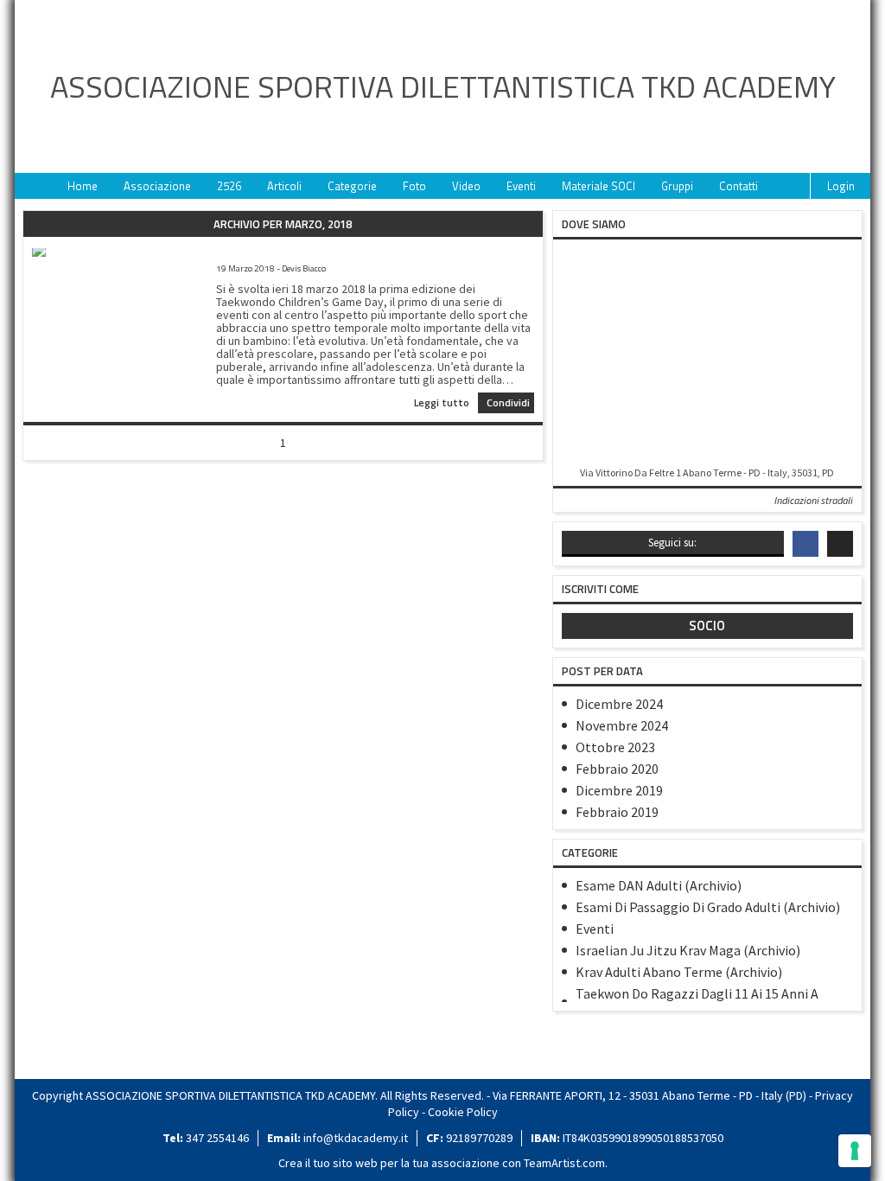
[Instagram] (840, 544)
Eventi (521, 186)
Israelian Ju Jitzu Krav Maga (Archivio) (688, 950)
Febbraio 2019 (617, 811)
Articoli (284, 186)
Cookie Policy (463, 1112)
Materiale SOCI (598, 186)
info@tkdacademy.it (355, 1138)
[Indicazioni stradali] (707, 354)
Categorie (352, 186)
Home (82, 186)
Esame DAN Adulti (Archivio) (659, 885)
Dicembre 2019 (619, 790)
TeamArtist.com (564, 1163)
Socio (707, 625)
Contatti (738, 186)
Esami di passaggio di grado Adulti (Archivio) (708, 907)
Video (466, 186)
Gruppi (677, 186)
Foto (414, 186)
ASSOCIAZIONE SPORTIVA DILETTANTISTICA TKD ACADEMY (443, 86)
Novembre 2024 (622, 725)
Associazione (157, 186)
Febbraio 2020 (617, 768)
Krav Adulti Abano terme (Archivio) (679, 971)
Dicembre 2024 (619, 703)
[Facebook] (805, 544)
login (841, 186)
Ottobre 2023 (615, 747)
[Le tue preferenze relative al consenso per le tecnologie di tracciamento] (854, 1150)
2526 (229, 186)
